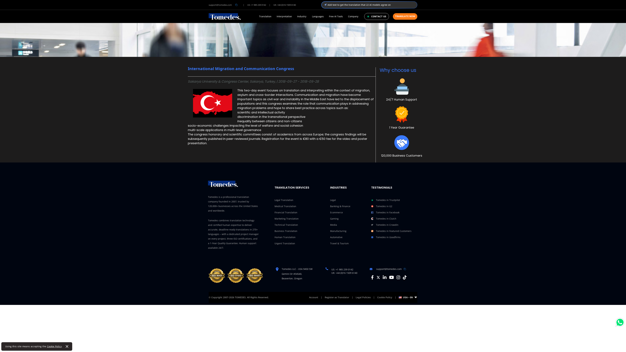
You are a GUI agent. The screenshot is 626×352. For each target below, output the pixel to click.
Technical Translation (286, 224)
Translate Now (405, 16)
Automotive (336, 237)
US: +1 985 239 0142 (256, 4)
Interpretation (284, 16)
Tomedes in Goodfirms (388, 237)
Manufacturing (338, 231)
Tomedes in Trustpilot (388, 200)
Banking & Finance (340, 206)
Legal (333, 200)
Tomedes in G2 (384, 206)
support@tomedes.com (220, 4)
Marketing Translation (287, 218)
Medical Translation (285, 206)
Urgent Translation (285, 243)
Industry (301, 16)
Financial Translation (286, 212)
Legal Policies (363, 297)
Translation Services (292, 187)
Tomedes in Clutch (386, 218)
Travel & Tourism (339, 243)
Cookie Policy (54, 346)
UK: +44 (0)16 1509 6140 (284, 4)
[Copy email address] (236, 4)
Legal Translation (284, 200)
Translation (265, 16)
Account (313, 297)
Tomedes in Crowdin (387, 224)
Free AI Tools (336, 16)
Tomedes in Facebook (387, 212)
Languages (318, 16)
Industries (338, 187)
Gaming (334, 218)
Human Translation (285, 237)
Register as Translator (337, 297)
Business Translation (286, 231)
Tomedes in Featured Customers (393, 231)
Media (333, 224)
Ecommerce (336, 212)
